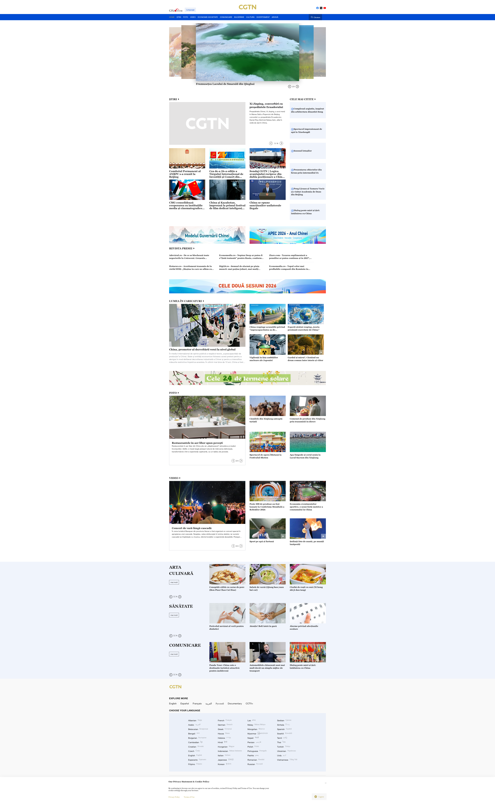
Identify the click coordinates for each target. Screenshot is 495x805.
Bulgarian (197, 738)
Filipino (195, 764)
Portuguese (257, 751)
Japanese (226, 760)
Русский (220, 703)
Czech (194, 751)
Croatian (196, 746)
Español (184, 703)
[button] (271, 143)
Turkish (283, 746)
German (225, 725)
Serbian (284, 720)
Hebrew (224, 738)
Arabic (194, 725)
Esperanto (197, 760)
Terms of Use (189, 797)
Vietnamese (287, 760)
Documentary (235, 703)
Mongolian (256, 729)
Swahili (284, 733)
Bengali (194, 733)
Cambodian (195, 742)
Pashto (253, 755)
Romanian (256, 760)
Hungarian (226, 746)
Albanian (195, 720)
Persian (254, 742)
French (225, 720)
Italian (224, 755)
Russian (255, 764)
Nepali (253, 738)
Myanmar (258, 733)
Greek (225, 729)
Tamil (282, 738)
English (173, 703)
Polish (253, 746)
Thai (281, 742)
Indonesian (230, 751)
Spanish (284, 729)
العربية (208, 703)
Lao (252, 720)
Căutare (317, 17)
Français (197, 703)
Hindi (222, 742)
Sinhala (283, 725)
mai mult (174, 582)
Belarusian (198, 729)
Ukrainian (286, 751)
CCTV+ (249, 703)
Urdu (281, 755)
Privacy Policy (174, 797)
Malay (256, 725)
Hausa (224, 733)
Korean (224, 764)
